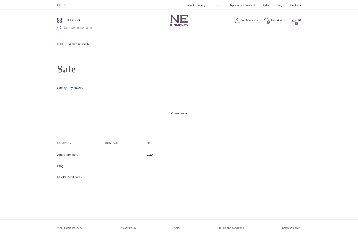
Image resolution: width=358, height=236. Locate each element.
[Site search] (60, 27)
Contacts (295, 5)
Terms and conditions (231, 227)
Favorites (275, 20)
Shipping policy (291, 227)
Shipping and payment (242, 5)
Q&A (266, 5)
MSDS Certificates (69, 177)
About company (196, 5)
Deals (217, 5)
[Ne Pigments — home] (179, 23)
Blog (279, 5)
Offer (177, 227)
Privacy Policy (128, 227)
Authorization (250, 20)
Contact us (114, 142)
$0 (298, 20)
